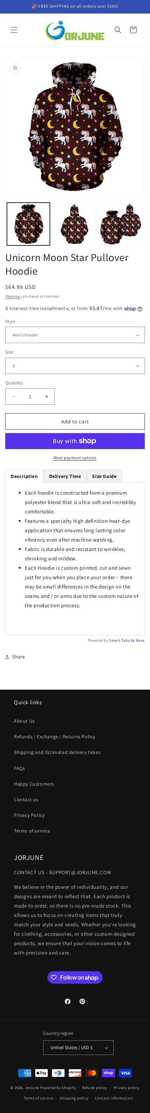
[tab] (65, 476)
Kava (140, 640)
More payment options (75, 457)
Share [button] (18, 656)
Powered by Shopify (58, 1087)
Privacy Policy (29, 815)
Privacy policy (127, 1087)
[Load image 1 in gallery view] (28, 224)
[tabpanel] (75, 558)
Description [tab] (24, 476)
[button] (14, 30)
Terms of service (32, 831)
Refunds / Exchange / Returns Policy (54, 736)
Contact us (26, 799)
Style (10, 321)
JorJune (32, 1087)
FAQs (19, 768)
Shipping (12, 296)
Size (9, 352)
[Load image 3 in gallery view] (120, 224)
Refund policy (94, 1087)
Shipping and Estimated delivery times (57, 752)
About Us (24, 721)
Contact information (114, 1098)
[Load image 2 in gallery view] (74, 224)
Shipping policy (74, 1098)
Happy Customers (34, 784)
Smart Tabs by (122, 640)
